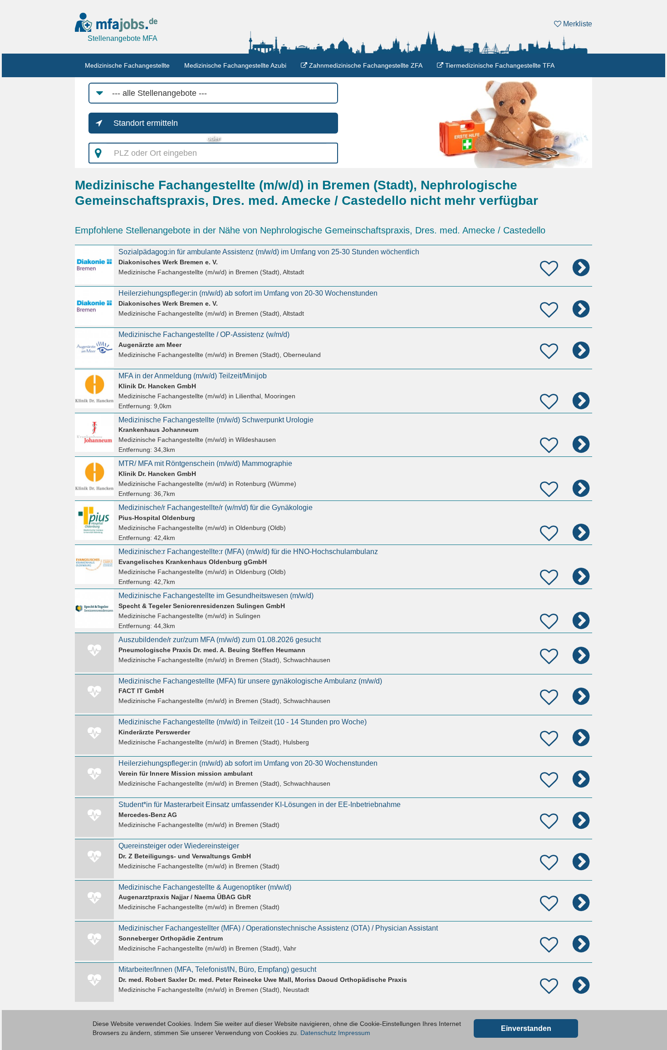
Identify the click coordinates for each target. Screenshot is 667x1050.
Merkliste (576, 24)
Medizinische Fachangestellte (127, 65)
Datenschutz (318, 1032)
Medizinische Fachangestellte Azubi (235, 65)
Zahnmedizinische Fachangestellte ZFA (364, 65)
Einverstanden (526, 1028)
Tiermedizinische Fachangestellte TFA (498, 65)
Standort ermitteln (145, 123)
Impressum (354, 1032)
